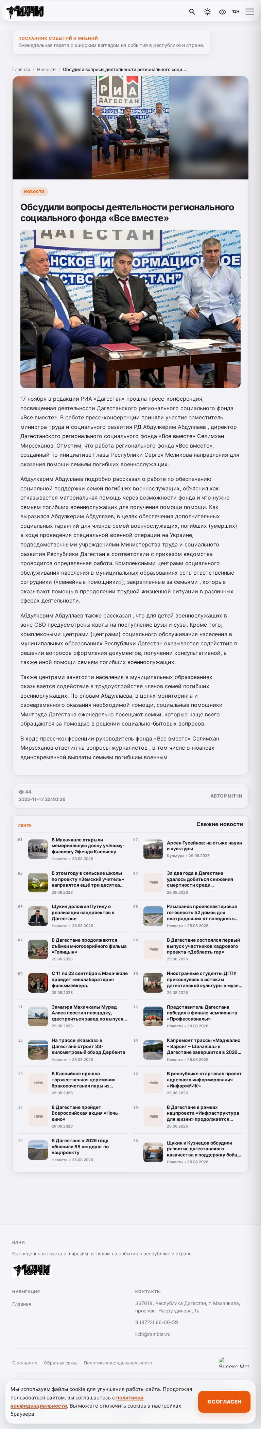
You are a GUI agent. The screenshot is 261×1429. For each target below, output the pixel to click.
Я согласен (224, 1401)
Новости (46, 69)
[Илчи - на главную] (33, 12)
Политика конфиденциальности (118, 1362)
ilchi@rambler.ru (153, 1334)
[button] (249, 11)
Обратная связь (60, 1362)
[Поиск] (192, 11)
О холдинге (24, 1362)
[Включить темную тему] (207, 11)
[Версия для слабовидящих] (222, 12)
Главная (21, 69)
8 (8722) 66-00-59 (156, 1322)
